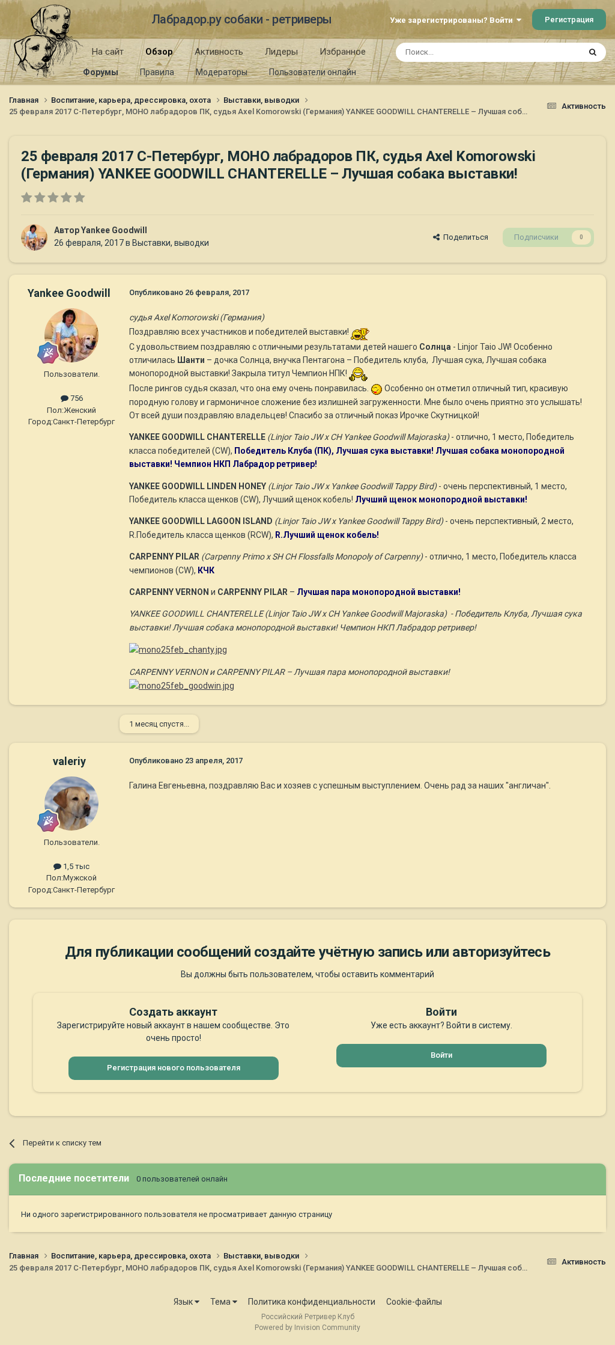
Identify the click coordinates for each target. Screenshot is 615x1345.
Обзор (159, 51)
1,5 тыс (75, 866)
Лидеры (281, 51)
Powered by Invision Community (307, 1327)
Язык (184, 1302)
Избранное (343, 51)
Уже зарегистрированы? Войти (453, 20)
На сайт (108, 51)
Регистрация (569, 19)
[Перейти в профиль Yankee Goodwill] (34, 237)
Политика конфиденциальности (311, 1302)
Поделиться (464, 237)
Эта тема (547, 52)
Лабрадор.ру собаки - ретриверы (241, 19)
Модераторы (221, 72)
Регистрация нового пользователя (173, 1067)
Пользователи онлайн (312, 72)
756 (75, 398)
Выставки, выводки (170, 243)
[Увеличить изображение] (178, 649)
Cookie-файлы (414, 1302)
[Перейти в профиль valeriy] (71, 803)
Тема (221, 1302)
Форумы (100, 72)
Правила (157, 72)
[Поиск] (593, 52)
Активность (219, 51)
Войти (441, 1055)
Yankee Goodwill (114, 230)
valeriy (69, 761)
